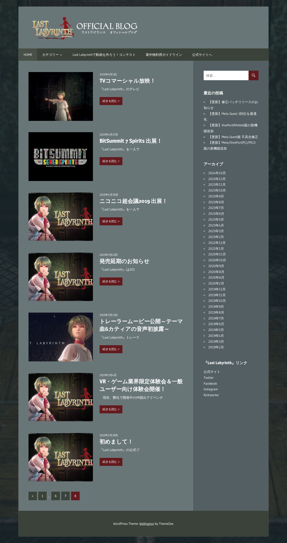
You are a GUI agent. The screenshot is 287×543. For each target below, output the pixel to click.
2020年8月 (216, 272)
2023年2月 (216, 237)
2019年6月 (216, 324)
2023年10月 (217, 190)
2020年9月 (216, 266)
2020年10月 (217, 260)
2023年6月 (216, 213)
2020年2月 (216, 283)
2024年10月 (217, 173)
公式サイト (212, 372)
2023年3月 (216, 231)
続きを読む (109, 101)
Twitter (209, 377)
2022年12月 (217, 243)
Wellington (146, 524)
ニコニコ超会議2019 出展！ (134, 201)
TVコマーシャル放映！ (128, 80)
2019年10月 (217, 301)
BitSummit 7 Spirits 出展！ (131, 140)
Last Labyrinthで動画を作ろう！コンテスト (104, 55)
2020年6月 (216, 277)
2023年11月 (217, 184)
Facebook (210, 383)
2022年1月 (216, 248)
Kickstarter (211, 395)
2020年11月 (217, 254)
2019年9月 (216, 306)
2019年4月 (216, 335)
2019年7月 (216, 318)
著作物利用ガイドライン (164, 55)
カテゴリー (50, 55)
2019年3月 (216, 341)
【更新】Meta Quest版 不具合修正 (233, 137)
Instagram (211, 389)
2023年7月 (216, 208)
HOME (28, 55)
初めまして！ (116, 441)
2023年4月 (216, 225)
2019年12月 (217, 289)
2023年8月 (216, 202)
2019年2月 (216, 347)
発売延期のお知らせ (125, 261)
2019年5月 (216, 330)
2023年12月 (217, 179)
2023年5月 (216, 219)
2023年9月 (216, 196)
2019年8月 (216, 312)
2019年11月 (217, 295)
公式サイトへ (202, 55)
